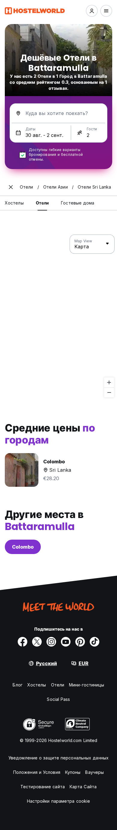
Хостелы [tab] (14, 202)
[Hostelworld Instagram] (51, 642)
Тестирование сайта (42, 786)
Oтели (57, 684)
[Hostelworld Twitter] (37, 642)
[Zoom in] (109, 382)
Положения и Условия (36, 772)
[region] (58, 316)
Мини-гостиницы (86, 684)
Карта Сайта (83, 786)
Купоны (73, 772)
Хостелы (36, 684)
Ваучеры (94, 772)
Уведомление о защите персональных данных (58, 757)
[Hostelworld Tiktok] (94, 642)
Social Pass (58, 699)
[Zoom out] (109, 392)
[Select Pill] (92, 11)
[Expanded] (11, 187)
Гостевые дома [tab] (77, 202)
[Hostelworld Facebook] (22, 642)
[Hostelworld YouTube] (65, 642)
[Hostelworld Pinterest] (80, 642)
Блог (17, 684)
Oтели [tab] (42, 202)
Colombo (23, 547)
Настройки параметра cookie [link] (58, 801)
